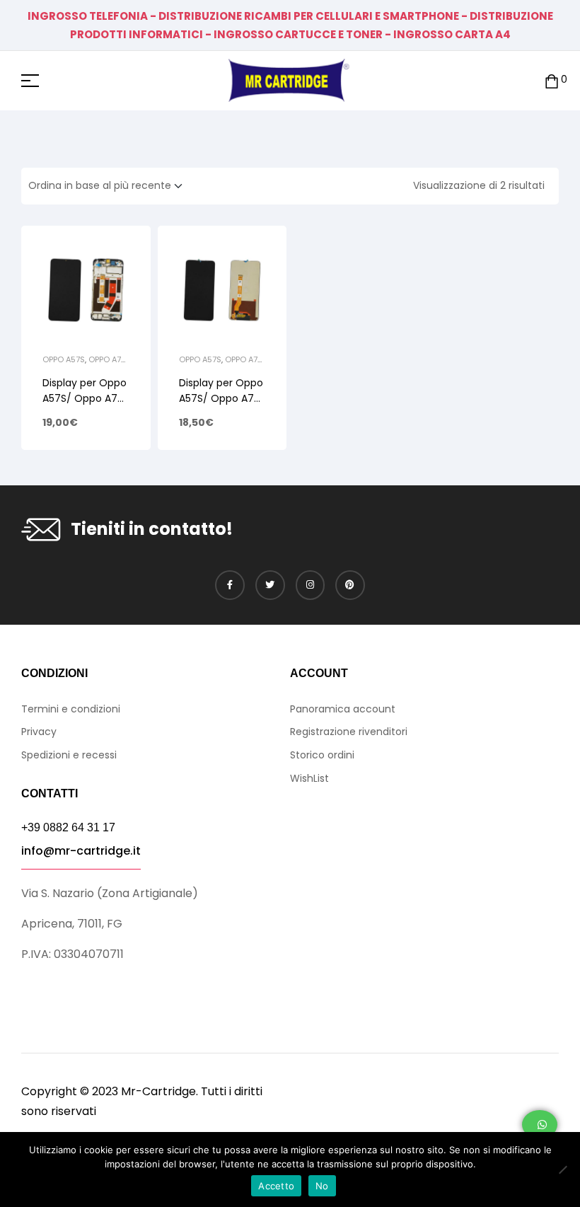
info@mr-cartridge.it (81, 851)
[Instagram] (310, 585)
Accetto (276, 1185)
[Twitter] (270, 585)
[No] (562, 1169)
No (322, 1185)
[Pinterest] (350, 585)
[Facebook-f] (230, 585)
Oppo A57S (63, 359)
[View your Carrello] (552, 80)
